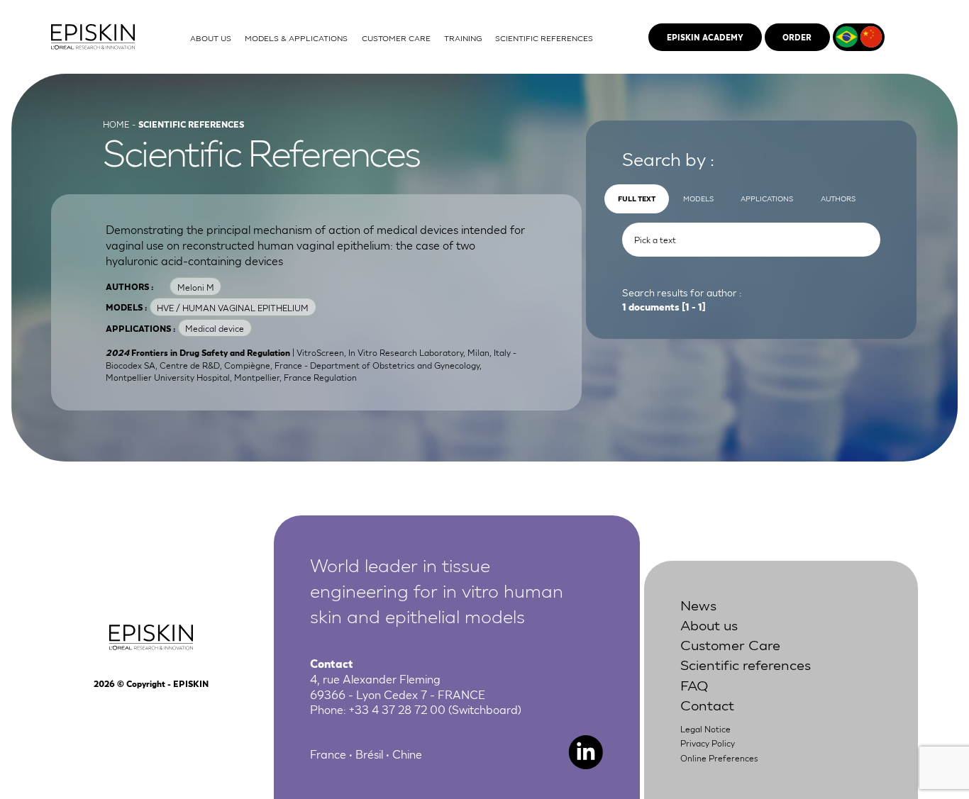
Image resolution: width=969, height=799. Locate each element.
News (698, 604)
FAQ (694, 684)
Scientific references (745, 663)
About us (709, 624)
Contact (707, 704)
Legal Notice (705, 728)
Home (116, 124)
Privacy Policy (707, 743)
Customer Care (730, 644)
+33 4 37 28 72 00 (397, 709)
